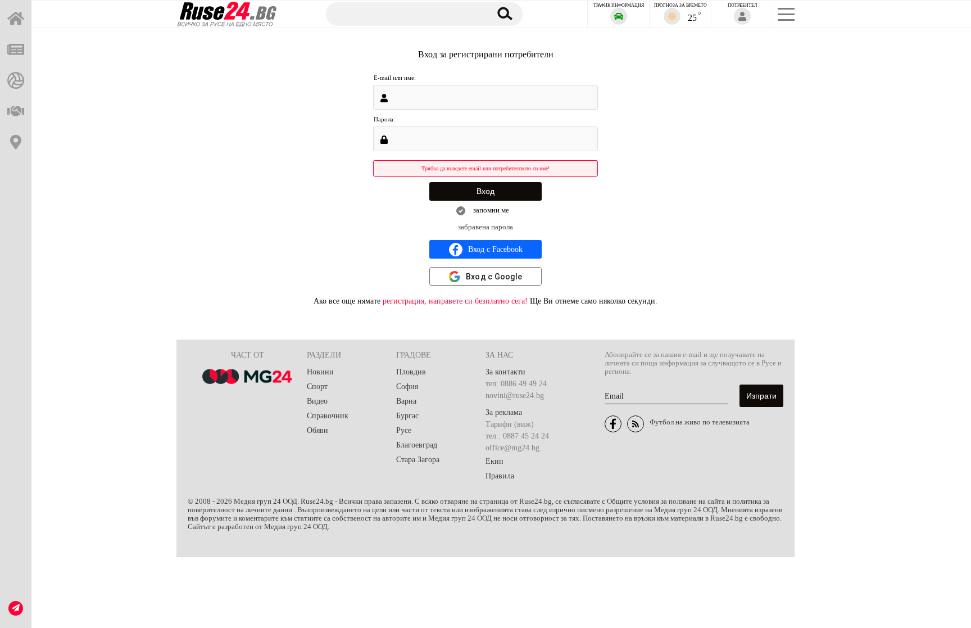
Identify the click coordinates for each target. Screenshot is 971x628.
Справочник (327, 416)
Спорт (317, 386)
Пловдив (411, 372)
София (407, 386)
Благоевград (416, 445)
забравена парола (485, 227)
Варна (406, 401)
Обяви (317, 430)
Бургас (407, 416)
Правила (500, 476)
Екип (494, 461)
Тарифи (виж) (510, 424)
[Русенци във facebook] (613, 423)
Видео (317, 401)
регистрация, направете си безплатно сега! (455, 301)
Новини (320, 372)
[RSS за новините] (635, 423)
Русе (403, 430)
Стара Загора (417, 459)
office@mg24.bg (512, 448)
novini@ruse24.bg (515, 395)
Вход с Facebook (495, 249)
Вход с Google (494, 276)
